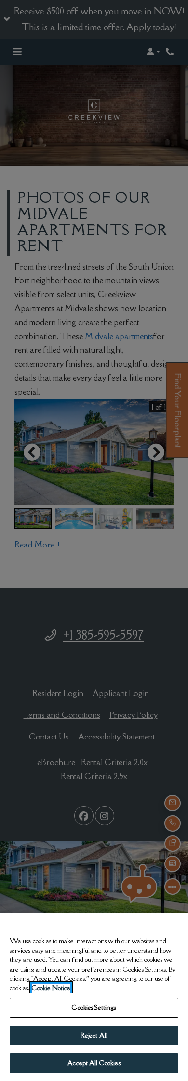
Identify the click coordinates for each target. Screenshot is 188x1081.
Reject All (94, 1035)
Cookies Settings (94, 1007)
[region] (94, 997)
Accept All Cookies (93, 1062)
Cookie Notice (51, 988)
